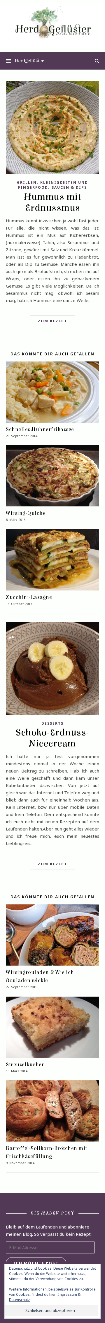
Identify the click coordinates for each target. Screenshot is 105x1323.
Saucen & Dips (69, 187)
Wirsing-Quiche (26, 513)
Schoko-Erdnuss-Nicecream (52, 738)
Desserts (52, 723)
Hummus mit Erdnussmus (52, 202)
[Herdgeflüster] (52, 25)
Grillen (27, 182)
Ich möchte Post (36, 1263)
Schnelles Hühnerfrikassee (40, 429)
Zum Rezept (52, 321)
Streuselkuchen (25, 1065)
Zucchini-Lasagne (29, 597)
